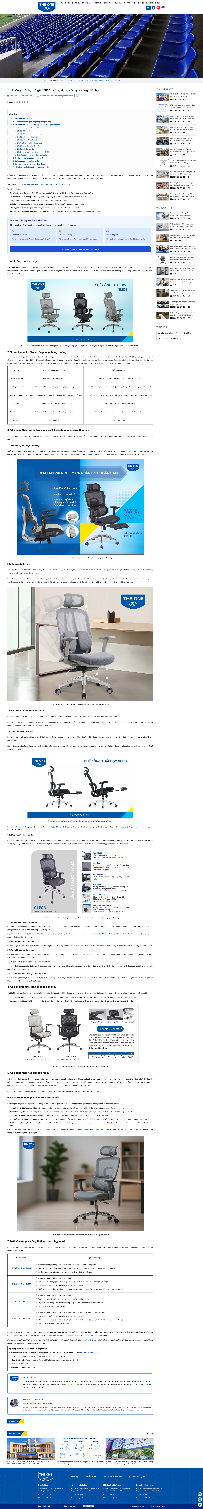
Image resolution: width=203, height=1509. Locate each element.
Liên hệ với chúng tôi (143, 1384)
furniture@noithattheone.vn (49, 1498)
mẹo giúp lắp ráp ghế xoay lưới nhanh (24, 363)
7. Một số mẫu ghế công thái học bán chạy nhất (31, 167)
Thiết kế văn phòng (173, 338)
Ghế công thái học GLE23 (21, 1284)
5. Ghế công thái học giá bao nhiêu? (26, 161)
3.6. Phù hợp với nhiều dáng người (29, 143)
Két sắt (160, 338)
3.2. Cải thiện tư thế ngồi (26, 131)
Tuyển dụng (91, 1476)
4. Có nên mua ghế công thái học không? (28, 158)
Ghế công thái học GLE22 (21, 1301)
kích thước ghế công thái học (104, 934)
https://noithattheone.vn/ (89, 1353)
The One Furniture (56, 1506)
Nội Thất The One (121, 1407)
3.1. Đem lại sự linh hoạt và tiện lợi (29, 128)
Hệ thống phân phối (113, 1476)
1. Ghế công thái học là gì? (23, 119)
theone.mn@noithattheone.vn (148, 1498)
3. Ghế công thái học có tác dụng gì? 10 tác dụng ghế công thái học (38, 125)
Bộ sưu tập (117, 3)
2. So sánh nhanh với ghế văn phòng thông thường (32, 122)
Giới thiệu (76, 3)
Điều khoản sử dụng (138, 1506)
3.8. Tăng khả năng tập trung (27, 149)
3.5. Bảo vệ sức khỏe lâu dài (27, 140)
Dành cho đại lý (153, 3)
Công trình (97, 3)
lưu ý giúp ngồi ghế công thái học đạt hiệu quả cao (89, 1129)
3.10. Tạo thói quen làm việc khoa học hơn (32, 155)
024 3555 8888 (45, 1494)
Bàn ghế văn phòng (183, 333)
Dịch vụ (107, 3)
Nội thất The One (91, 1340)
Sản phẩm (86, 3)
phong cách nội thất (65, 96)
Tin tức (127, 3)
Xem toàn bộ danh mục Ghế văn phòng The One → (80, 249)
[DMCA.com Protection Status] (88, 1506)
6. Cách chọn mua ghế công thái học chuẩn (29, 164)
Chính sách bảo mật (158, 1506)
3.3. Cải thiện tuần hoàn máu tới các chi (31, 134)
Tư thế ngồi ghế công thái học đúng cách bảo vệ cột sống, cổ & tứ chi (44, 184)
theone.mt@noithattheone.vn (115, 1498)
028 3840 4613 (143, 1494)
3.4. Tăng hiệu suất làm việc (27, 137)
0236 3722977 (110, 1494)
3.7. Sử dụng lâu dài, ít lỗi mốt (28, 146)
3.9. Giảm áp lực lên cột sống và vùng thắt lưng (34, 152)
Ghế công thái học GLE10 (21, 1268)
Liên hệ (74, 1476)
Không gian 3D (138, 3)
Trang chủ (65, 3)
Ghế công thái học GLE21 (21, 1318)
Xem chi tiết (30, 1367)
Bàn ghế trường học (165, 333)
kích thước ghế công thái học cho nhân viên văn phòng (67, 827)
